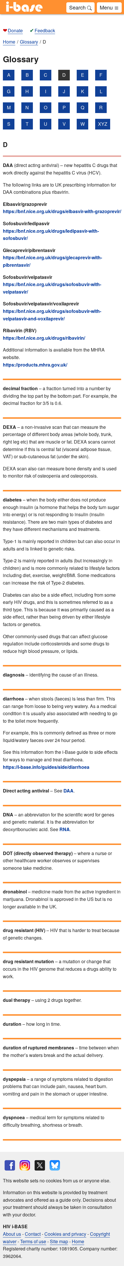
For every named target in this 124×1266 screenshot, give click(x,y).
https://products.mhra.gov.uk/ (35, 364)
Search (78, 7)
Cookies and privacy (65, 1234)
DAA (68, 790)
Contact (33, 1234)
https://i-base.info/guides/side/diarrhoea (46, 767)
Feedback (45, 30)
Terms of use (33, 1241)
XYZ (102, 124)
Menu (107, 7)
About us (12, 1234)
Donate (15, 30)
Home (78, 1241)
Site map (59, 1241)
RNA (64, 829)
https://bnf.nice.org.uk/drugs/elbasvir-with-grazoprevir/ (62, 211)
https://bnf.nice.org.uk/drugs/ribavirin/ (44, 338)
